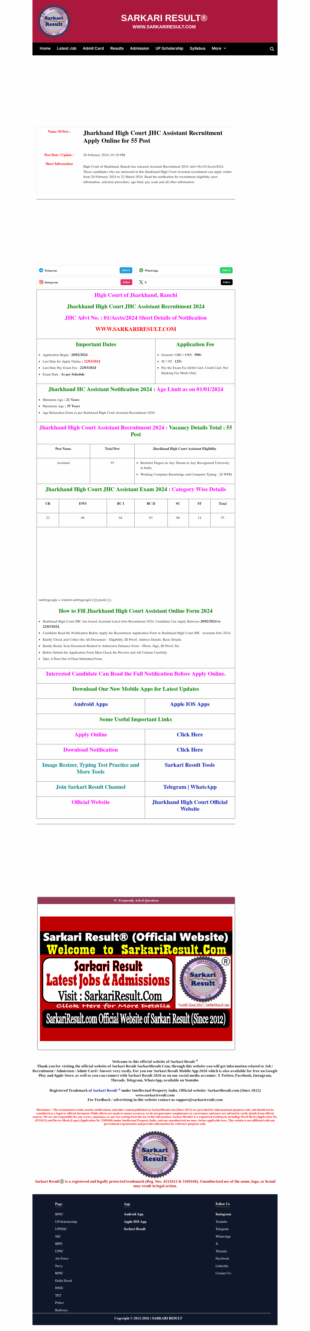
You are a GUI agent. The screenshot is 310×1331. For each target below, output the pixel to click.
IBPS (58, 1243)
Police (59, 1302)
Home (45, 48)
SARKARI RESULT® (164, 18)
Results (117, 48)
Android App (133, 1213)
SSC (58, 1236)
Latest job (66, 48)
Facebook (222, 1258)
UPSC (59, 1251)
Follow (126, 282)
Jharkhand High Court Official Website (190, 805)
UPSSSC (61, 1228)
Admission (139, 48)
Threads (221, 1251)
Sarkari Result (105, 1090)
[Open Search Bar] (272, 49)
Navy (59, 1265)
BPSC (59, 1214)
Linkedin (222, 1265)
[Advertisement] (136, 95)
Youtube (221, 1221)
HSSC (59, 1287)
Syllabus (197, 48)
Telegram (222, 1228)
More (216, 48)
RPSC (59, 1273)
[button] (225, 48)
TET (58, 1295)
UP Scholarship (169, 48)
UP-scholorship (66, 1221)
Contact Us (223, 1273)
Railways (61, 1310)
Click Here (190, 734)
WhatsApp (223, 1236)
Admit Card (93, 48)
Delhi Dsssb (63, 1280)
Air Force (62, 1258)
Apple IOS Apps (190, 704)
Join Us (126, 270)
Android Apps (90, 704)
